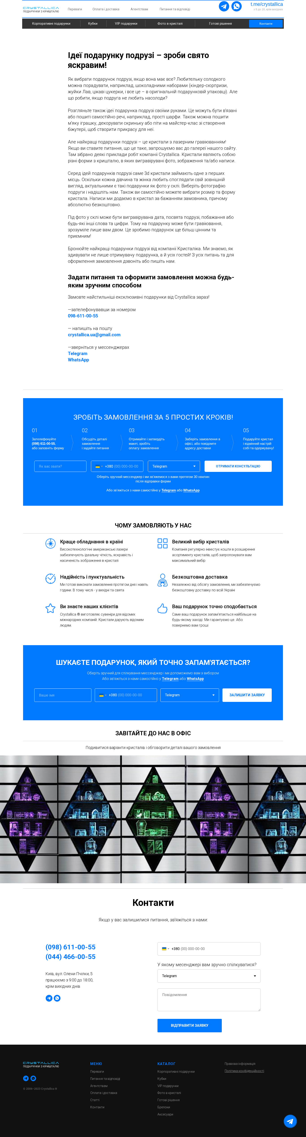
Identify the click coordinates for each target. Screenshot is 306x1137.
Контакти (265, 23)
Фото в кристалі (170, 24)
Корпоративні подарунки (51, 24)
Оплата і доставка (106, 9)
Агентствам (139, 9)
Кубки (92, 24)
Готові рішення (220, 24)
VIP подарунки (126, 24)
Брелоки (163, 1107)
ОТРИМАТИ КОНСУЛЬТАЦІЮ (238, 466)
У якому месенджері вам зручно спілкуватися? (206, 964)
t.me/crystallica (267, 4)
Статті (94, 1100)
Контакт (96, 1107)
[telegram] (49, 998)
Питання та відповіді (175, 9)
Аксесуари (165, 1114)
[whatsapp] (57, 998)
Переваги (75, 9)
